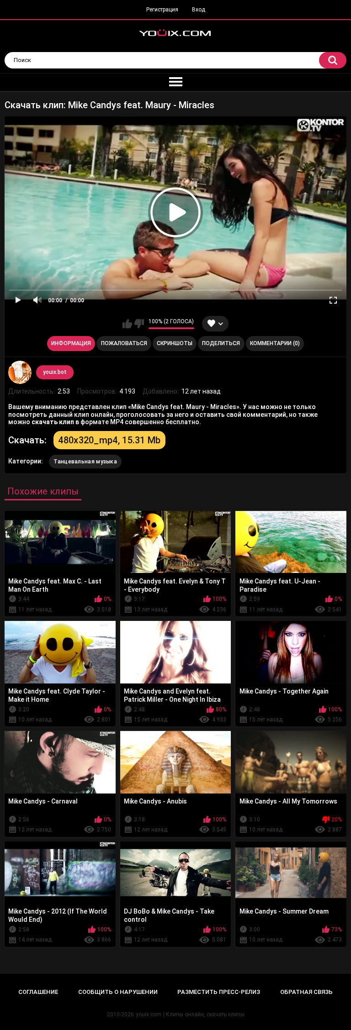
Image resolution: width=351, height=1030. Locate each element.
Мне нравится (127, 323)
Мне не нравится (139, 323)
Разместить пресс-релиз (218, 991)
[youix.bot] (19, 372)
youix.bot (55, 372)
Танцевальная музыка (85, 461)
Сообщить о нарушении (118, 991)
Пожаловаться (124, 343)
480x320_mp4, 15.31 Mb (109, 440)
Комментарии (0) (275, 343)
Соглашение (38, 991)
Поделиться (221, 343)
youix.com (148, 1014)
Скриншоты (174, 343)
